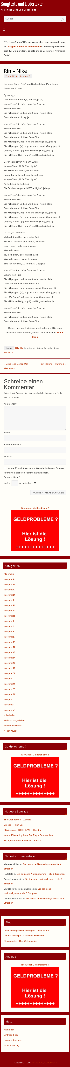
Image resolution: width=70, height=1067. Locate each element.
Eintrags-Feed (11, 1035)
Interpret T (9, 678)
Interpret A (9, 579)
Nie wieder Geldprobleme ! (35, 508)
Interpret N (9, 647)
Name (7, 432)
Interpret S (9, 673)
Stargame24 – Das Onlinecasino (20, 941)
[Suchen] (62, 19)
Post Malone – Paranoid (53, 364)
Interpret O (9, 652)
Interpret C (9, 589)
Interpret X (9, 699)
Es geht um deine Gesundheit (24, 46)
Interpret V (9, 689)
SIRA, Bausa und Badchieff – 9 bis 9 (22, 840)
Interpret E (9, 600)
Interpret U (9, 684)
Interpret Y (9, 704)
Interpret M (9, 642)
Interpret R (25, 76)
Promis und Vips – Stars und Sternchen (24, 935)
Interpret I (9, 621)
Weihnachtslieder (12, 725)
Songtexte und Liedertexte (21, 4)
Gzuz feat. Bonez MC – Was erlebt (17, 366)
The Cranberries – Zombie (17, 819)
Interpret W (9, 694)
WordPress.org (11, 1045)
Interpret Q (9, 663)
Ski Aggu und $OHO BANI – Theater (22, 830)
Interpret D (9, 595)
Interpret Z (9, 710)
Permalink (9, 352)
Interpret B (9, 584)
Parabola (37, 1063)
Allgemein (9, 574)
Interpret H (9, 615)
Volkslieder (9, 715)
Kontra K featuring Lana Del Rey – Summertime (28, 835)
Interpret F (9, 605)
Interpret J (9, 626)
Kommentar (10, 404)
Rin (21, 348)
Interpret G (9, 610)
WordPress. (50, 1063)
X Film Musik (10, 730)
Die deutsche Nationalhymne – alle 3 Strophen (41, 874)
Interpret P (9, 657)
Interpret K (9, 631)
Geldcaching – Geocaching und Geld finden (26, 930)
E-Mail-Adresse (12, 444)
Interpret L (9, 636)
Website (8, 456)
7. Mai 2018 (11, 76)
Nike (17, 348)
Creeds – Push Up (13, 825)
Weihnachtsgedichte (14, 720)
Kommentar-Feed (13, 1040)
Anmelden (9, 1029)
